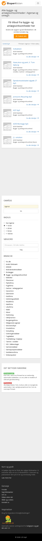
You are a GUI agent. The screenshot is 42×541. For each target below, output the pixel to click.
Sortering (6, 44)
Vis (21, 211)
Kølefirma (9, 304)
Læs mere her (6, 478)
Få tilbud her (21, 36)
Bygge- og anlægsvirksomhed (16, 275)
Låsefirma (9, 307)
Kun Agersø (10, 223)
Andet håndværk (11, 264)
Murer (8, 312)
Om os (4, 495)
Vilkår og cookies (7, 500)
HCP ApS (16, 110)
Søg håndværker (7, 492)
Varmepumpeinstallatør (14, 350)
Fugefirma (9, 286)
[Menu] (38, 3)
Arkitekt (8, 267)
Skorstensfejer (11, 326)
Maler (8, 310)
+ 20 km (9, 228)
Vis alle (8, 262)
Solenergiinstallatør (12, 334)
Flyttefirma (10, 283)
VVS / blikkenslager (12, 344)
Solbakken (17, 49)
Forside (4, 490)
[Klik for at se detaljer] (7, 52)
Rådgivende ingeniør (13, 323)
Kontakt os (5, 502)
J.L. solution (17, 137)
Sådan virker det (7, 497)
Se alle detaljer (31, 57)
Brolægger (9, 272)
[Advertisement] (21, 171)
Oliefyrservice (10, 318)
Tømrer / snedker (12, 342)
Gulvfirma (9, 296)
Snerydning (10, 331)
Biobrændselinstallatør (14, 270)
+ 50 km (9, 231)
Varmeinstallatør (11, 347)
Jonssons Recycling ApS (22, 97)
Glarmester (10, 294)
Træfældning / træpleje (14, 339)
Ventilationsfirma (12, 352)
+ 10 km (9, 226)
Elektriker (9, 278)
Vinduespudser (11, 355)
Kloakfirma (10, 302)
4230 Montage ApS (20, 124)
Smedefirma (10, 328)
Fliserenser (10, 280)
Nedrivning (9, 315)
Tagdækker (10, 336)
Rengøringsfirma (12, 320)
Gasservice (10, 291)
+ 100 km (9, 234)
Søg (21, 250)
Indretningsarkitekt (12, 299)
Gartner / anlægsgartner (14, 288)
